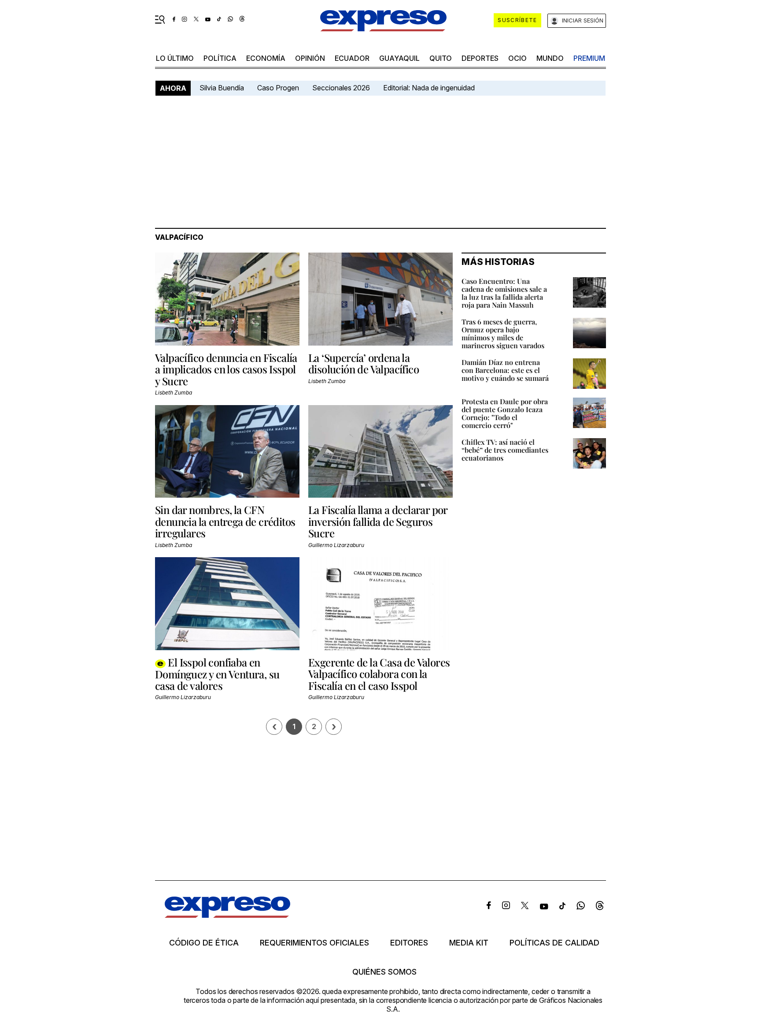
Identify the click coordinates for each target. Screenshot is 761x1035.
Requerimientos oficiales (314, 943)
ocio (517, 58)
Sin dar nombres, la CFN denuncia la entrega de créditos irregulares (225, 521)
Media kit (468, 943)
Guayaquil (399, 58)
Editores (409, 943)
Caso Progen (278, 87)
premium (589, 58)
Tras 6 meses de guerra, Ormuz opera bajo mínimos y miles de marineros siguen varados (503, 333)
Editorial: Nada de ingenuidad (429, 87)
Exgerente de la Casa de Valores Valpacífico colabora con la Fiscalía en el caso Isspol (379, 673)
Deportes (480, 58)
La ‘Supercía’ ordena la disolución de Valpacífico (363, 363)
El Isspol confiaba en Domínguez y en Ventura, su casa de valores (217, 673)
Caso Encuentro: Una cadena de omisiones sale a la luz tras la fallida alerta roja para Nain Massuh (504, 292)
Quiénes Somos (384, 972)
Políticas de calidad (554, 943)
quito (440, 58)
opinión (310, 58)
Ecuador (352, 58)
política (219, 58)
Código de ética (204, 943)
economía (265, 58)
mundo (550, 58)
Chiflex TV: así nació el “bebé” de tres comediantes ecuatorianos (505, 449)
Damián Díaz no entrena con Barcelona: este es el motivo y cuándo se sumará (505, 370)
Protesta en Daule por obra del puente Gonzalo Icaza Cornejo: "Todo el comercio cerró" (505, 413)
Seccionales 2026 (341, 87)
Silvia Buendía (221, 87)
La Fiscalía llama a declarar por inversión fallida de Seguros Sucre (377, 521)
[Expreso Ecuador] (227, 915)
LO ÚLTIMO (175, 58)
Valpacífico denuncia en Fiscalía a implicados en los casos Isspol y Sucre (226, 369)
